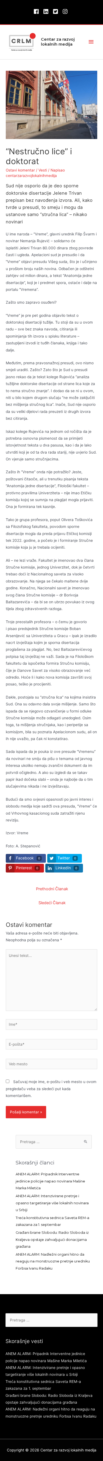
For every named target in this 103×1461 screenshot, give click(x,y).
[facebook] (38, 11)
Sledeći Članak (52, 902)
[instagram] (65, 11)
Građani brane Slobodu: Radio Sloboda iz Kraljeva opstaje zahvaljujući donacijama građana (52, 1240)
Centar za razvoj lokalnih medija (58, 42)
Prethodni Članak (52, 888)
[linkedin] (47, 11)
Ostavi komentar (20, 170)
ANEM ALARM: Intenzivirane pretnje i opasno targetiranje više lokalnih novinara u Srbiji (52, 1203)
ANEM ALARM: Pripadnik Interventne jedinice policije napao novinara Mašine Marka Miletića (50, 1181)
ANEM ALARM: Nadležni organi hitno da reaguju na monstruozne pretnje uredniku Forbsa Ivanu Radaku (53, 1261)
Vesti (42, 170)
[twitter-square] (57, 11)
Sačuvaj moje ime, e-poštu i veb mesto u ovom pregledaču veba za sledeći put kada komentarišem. (51, 1089)
